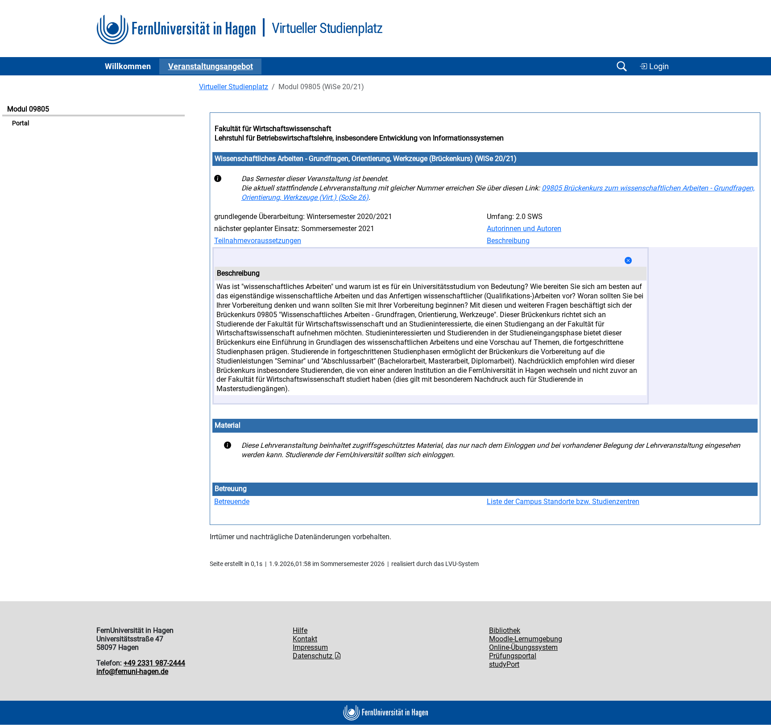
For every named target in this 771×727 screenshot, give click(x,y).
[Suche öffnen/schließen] (621, 66)
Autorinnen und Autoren (524, 228)
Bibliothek (504, 630)
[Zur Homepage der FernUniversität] (176, 30)
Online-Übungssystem (523, 647)
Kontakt (305, 639)
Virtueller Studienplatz (233, 87)
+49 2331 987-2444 (154, 663)
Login (658, 66)
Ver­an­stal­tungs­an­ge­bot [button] (210, 66)
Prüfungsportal (512, 656)
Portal (20, 123)
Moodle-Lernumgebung (525, 639)
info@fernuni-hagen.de (132, 671)
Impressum (310, 647)
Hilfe (300, 630)
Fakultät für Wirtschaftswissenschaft (273, 128)
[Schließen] (628, 260)
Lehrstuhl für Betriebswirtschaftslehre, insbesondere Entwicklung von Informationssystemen (359, 138)
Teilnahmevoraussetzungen (257, 240)
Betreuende (231, 501)
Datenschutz (313, 656)
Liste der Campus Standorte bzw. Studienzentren (563, 501)
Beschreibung (508, 240)
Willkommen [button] (128, 66)
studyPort (504, 664)
